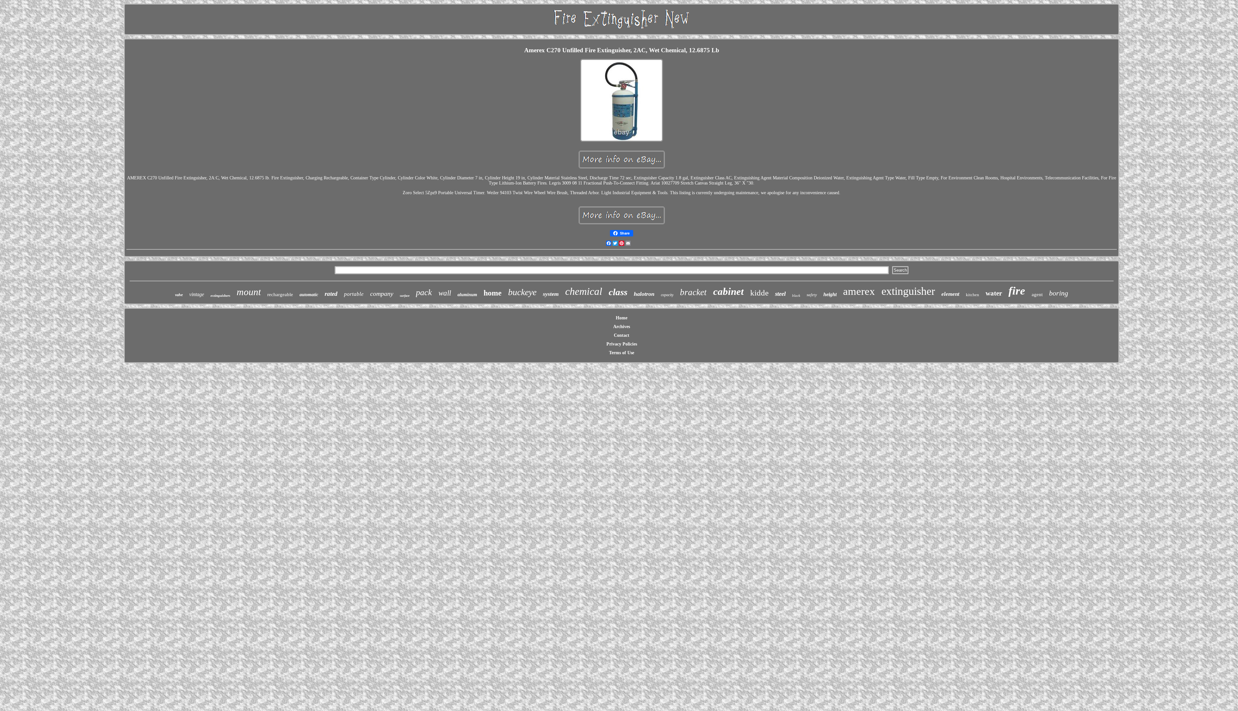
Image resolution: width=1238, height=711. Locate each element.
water (994, 293)
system (551, 294)
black (796, 295)
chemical (583, 291)
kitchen (972, 294)
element (950, 294)
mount (249, 291)
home (493, 293)
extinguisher (908, 291)
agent (1037, 294)
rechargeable (280, 294)
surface (404, 295)
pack (424, 292)
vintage (196, 294)
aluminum (467, 294)
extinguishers (220, 295)
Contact (621, 335)
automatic (309, 294)
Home (621, 317)
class (618, 292)
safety (812, 294)
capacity (667, 295)
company (381, 293)
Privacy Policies (621, 344)
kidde (759, 292)
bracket (693, 292)
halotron (644, 294)
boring (1058, 293)
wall (444, 293)
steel (780, 293)
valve (179, 295)
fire (1016, 291)
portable (354, 294)
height (830, 294)
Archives (621, 326)
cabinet (728, 291)
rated (331, 293)
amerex (859, 291)
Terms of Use (621, 352)
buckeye (522, 292)
